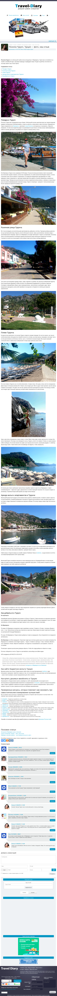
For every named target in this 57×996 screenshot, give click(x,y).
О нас (26, 967)
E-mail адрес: (28, 986)
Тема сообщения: (27, 989)
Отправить (52, 873)
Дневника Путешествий (45, 719)
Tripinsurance (5, 712)
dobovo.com (5, 706)
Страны (14, 44)
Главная (10, 44)
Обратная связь (33, 969)
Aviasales (37, 682)
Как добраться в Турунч (8, 76)
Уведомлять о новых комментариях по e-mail (12, 873)
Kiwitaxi (4, 713)
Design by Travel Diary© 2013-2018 (9, 987)
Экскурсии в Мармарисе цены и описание (11, 732)
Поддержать (18, 981)
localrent (4, 707)
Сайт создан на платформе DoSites (8, 989)
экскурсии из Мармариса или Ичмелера (36, 665)
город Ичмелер (29, 126)
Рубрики (27, 969)
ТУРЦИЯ (19, 44)
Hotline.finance (6, 709)
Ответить (52, 753)
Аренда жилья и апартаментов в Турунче (13, 74)
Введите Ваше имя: (28, 982)
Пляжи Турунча (6, 72)
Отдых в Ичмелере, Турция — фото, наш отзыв (12, 733)
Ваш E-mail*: (28, 882)
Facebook (24, 892)
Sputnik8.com (5, 716)
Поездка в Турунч (6, 69)
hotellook (39, 552)
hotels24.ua (5, 704)
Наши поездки (31, 967)
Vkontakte (32, 892)
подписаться (28, 887)
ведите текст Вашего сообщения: (48, 978)
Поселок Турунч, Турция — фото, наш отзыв (30, 44)
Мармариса (16, 126)
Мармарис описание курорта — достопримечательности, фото (16, 735)
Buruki (3, 700)
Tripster (4, 715)
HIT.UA (3, 992)
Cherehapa (5, 710)
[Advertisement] (26, 55)
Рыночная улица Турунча (8, 70)
